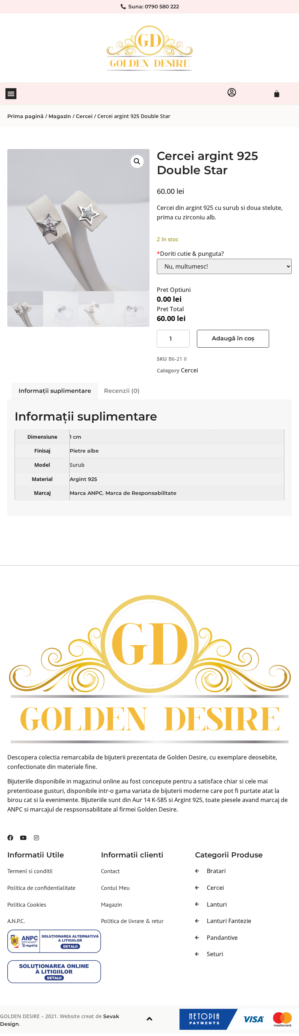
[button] (10, 93)
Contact (110, 871)
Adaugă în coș (233, 338)
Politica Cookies (26, 904)
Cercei (84, 116)
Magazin (59, 116)
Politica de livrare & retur (132, 920)
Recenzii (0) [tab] (122, 390)
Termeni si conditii (30, 871)
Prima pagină (25, 116)
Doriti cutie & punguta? (190, 254)
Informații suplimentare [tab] (55, 390)
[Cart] (276, 94)
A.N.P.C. (16, 920)
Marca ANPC (86, 493)
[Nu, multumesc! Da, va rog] (224, 266)
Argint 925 (83, 479)
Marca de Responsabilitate (140, 493)
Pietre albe (84, 450)
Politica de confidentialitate (41, 887)
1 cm (75, 437)
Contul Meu (115, 887)
